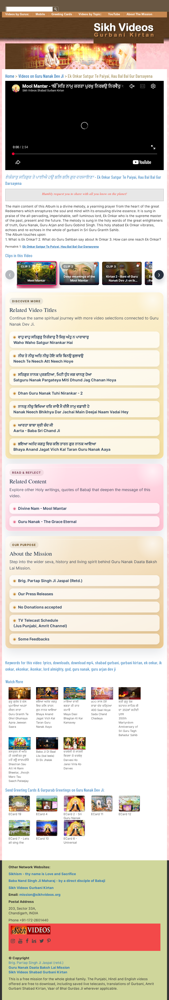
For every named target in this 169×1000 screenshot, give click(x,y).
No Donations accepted (40, 607)
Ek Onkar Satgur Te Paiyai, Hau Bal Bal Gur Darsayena (60, 246)
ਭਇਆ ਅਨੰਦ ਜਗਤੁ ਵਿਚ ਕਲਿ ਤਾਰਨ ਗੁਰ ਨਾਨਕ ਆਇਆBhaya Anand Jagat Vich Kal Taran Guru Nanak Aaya (61, 447)
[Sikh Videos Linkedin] (34, 941)
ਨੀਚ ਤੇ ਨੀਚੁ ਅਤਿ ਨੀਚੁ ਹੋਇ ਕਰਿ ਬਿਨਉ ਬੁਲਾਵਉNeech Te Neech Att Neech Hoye (48, 358)
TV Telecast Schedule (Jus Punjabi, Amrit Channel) (40, 623)
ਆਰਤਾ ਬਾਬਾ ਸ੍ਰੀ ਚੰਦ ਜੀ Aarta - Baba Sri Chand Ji (36, 428)
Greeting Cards (61, 14)
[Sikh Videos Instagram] (13, 941)
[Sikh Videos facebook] (27, 941)
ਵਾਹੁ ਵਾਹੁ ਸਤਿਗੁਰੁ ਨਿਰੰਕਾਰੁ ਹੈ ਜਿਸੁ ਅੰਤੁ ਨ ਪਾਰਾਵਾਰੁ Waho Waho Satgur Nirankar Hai (51, 340)
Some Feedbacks (33, 639)
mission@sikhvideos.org (40, 894)
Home (9, 76)
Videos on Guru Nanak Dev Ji (41, 76)
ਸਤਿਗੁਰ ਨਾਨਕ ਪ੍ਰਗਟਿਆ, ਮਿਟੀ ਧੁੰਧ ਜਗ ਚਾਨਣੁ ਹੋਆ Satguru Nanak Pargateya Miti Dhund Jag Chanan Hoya (64, 377)
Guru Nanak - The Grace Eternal (47, 521)
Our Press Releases (35, 594)
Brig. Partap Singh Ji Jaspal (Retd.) (50, 580)
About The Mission (139, 14)
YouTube (114, 14)
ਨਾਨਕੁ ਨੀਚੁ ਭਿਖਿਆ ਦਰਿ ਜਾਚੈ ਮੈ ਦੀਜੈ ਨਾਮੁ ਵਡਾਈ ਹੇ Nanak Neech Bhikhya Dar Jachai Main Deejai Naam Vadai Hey (71, 409)
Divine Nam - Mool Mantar (42, 508)
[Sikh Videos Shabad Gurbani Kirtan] (84, 930)
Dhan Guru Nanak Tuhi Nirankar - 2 (50, 393)
